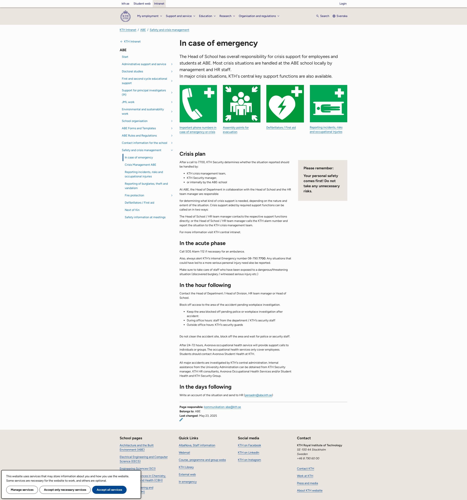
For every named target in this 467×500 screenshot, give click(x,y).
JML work (128, 102)
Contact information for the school (144, 143)
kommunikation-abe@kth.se (222, 407)
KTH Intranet (128, 30)
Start (125, 57)
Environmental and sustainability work (143, 111)
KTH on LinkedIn (248, 452)
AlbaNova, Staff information (197, 445)
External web (187, 474)
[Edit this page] (181, 419)
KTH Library (186, 467)
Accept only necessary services (65, 489)
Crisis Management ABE (140, 164)
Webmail (184, 452)
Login (343, 3)
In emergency (188, 481)
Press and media (307, 483)
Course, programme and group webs (202, 460)
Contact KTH (305, 468)
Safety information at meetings (145, 217)
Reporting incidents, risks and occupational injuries (144, 174)
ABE (143, 30)
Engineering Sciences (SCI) (138, 468)
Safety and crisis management (169, 30)
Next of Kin (132, 210)
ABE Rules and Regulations (139, 135)
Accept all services (109, 489)
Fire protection (134, 195)
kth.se (125, 3)
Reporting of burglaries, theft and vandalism (146, 186)
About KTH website (310, 490)
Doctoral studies (132, 71)
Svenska (342, 16)
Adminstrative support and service (144, 64)
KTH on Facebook (249, 445)
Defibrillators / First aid (139, 202)
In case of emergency (139, 157)
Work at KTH (305, 476)
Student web (142, 3)
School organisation (135, 121)
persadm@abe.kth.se (258, 395)
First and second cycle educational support (144, 81)
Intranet (159, 3)
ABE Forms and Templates (139, 128)
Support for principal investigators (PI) (144, 92)
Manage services (22, 489)
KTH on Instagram (249, 460)
